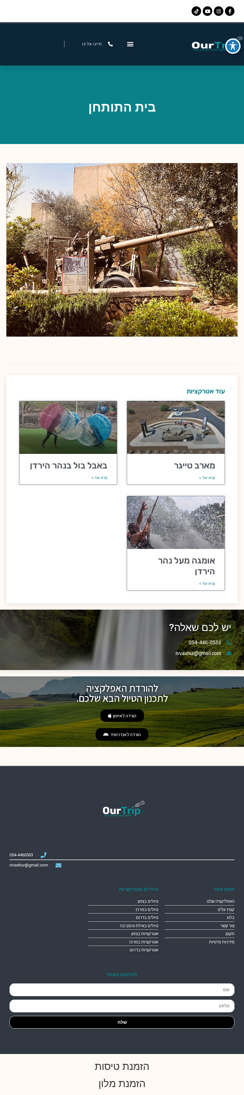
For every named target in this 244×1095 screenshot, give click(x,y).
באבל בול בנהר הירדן (68, 465)
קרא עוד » (207, 478)
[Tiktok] (196, 11)
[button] (130, 44)
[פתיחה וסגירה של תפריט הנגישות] (233, 46)
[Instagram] (218, 11)
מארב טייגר (194, 465)
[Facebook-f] (229, 11)
